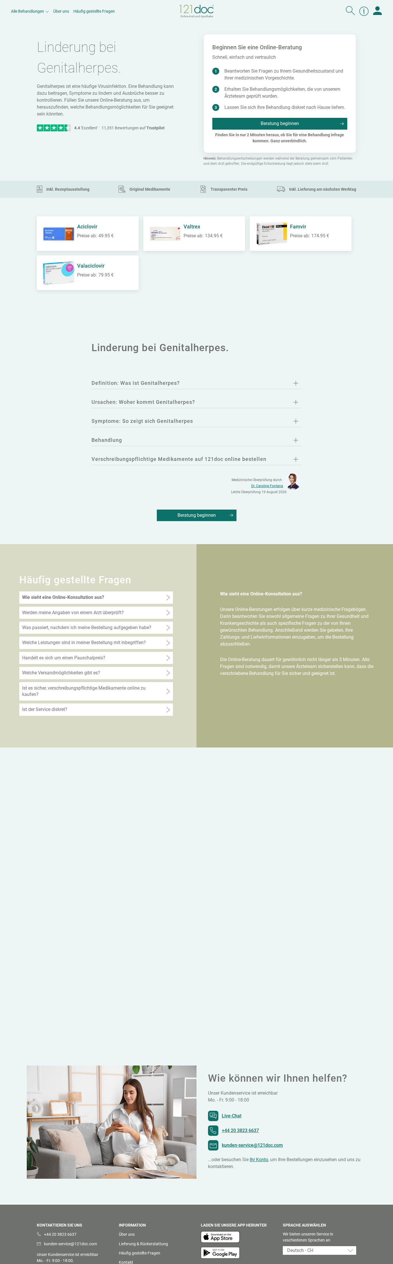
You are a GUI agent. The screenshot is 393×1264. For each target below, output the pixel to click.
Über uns (61, 11)
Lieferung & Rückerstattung (143, 1244)
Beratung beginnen (280, 123)
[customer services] (364, 11)
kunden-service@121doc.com (252, 1145)
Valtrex (192, 227)
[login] (377, 11)
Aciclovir (87, 227)
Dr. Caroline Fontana (267, 486)
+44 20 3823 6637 (240, 1130)
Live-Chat (231, 1116)
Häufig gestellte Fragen (94, 11)
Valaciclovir (90, 266)
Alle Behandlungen (27, 11)
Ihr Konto (259, 1159)
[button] (319, 1250)
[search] (350, 11)
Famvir (298, 227)
